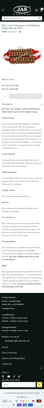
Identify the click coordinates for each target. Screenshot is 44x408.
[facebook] (14, 376)
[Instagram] (3, 376)
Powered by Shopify (33, 393)
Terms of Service (9, 352)
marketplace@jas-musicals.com (17, 341)
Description (7, 104)
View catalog (3, 10)
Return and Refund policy (13, 358)
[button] (8, 94)
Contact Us (7, 363)
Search (5, 347)
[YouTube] (9, 376)
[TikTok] (19, 376)
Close (22, 368)
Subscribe (39, 384)
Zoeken (39, 18)
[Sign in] (36, 10)
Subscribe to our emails (11, 380)
